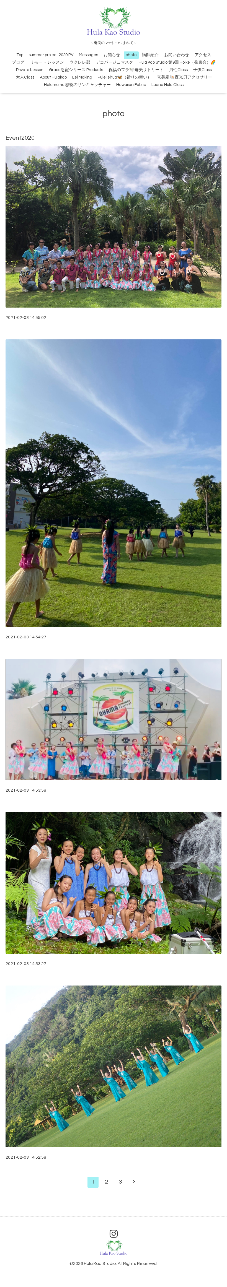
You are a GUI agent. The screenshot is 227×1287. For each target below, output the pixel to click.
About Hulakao (53, 77)
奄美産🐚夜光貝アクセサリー (184, 77)
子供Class (202, 70)
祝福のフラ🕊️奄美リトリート (136, 70)
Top (19, 55)
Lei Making (82, 77)
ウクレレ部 (79, 62)
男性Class (178, 70)
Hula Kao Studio (100, 1263)
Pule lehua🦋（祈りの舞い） (124, 77)
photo (131, 55)
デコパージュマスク (114, 62)
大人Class (25, 77)
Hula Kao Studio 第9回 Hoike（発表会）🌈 (177, 62)
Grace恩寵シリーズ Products (76, 70)
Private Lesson (29, 70)
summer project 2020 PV (51, 55)
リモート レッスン (47, 62)
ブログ (18, 62)
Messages (88, 55)
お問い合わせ (176, 55)
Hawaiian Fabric (131, 85)
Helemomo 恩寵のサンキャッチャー (77, 85)
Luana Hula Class (167, 85)
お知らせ (112, 55)
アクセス (203, 55)
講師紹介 (150, 55)
